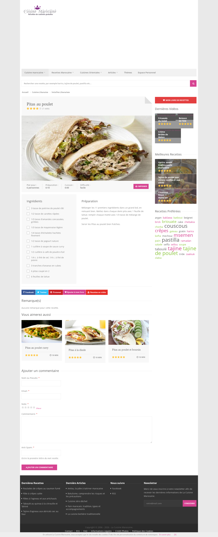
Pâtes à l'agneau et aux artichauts (40, 498)
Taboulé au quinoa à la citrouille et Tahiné (40, 505)
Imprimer (142, 186)
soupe (182, 244)
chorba (159, 226)
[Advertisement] (110, 41)
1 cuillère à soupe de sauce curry (47, 246)
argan (158, 217)
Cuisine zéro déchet (77, 501)
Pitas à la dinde (77, 349)
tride (182, 254)
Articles (112, 72)
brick (158, 222)
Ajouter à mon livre (75, 292)
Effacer (38, 408)
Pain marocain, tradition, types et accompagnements (83, 507)
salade (158, 244)
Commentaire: (29, 414)
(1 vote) (45, 108)
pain (157, 240)
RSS (114, 493)
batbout (178, 217)
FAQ (85, 531)
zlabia (158, 257)
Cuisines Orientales (90, 72)
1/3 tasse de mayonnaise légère (47, 227)
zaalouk (190, 254)
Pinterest (57, 292)
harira (190, 231)
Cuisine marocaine (33, 72)
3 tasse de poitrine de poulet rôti (47, 208)
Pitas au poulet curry (36, 347)
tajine (175, 248)
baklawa (167, 217)
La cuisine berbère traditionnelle (84, 514)
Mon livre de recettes (177, 100)
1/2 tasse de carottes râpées (45, 213)
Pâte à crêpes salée (32, 493)
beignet (188, 217)
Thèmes (128, 72)
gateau (174, 231)
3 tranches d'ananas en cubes (46, 265)
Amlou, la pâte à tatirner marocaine (85, 488)
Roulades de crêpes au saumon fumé (41, 488)
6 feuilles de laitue (40, 276)
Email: (25, 391)
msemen (183, 235)
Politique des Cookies (142, 531)
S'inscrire (189, 503)
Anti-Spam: (28, 447)
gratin (182, 231)
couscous (175, 225)
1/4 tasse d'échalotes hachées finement (46, 234)
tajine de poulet (175, 250)
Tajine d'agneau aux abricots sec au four (40, 513)
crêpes (161, 231)
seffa (167, 244)
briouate (169, 221)
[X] (175, 534)
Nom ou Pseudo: (31, 378)
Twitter (43, 292)
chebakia (189, 222)
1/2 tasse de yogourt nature (45, 241)
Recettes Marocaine (62, 72)
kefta (158, 236)
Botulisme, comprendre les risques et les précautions (85, 495)
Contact (69, 531)
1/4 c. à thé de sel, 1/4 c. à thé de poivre (47, 259)
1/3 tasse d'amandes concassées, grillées (47, 220)
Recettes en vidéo (98, 292)
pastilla (170, 239)
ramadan (186, 240)
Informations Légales (101, 531)
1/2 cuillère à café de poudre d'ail (48, 252)
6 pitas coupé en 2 (40, 271)
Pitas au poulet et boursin (126, 349)
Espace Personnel (147, 72)
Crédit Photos (122, 531)
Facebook (29, 292)
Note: (25, 404)
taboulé (161, 249)
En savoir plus (165, 534)
